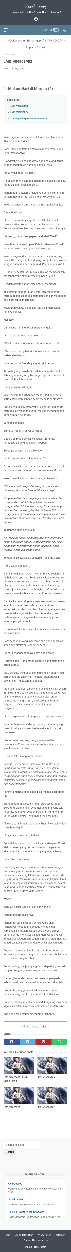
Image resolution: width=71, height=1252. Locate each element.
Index (35, 1026)
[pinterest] (44, 1042)
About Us (43, 1240)
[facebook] (35, 19)
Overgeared (15, 1183)
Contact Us (29, 1240)
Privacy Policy (43, 1235)
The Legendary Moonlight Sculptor (28, 118)
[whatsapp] (60, 1042)
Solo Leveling (16, 1199)
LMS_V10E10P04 (19, 112)
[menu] (8, 30)
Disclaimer (59, 1235)
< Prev (25, 1026)
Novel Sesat (40, 1247)
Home (7, 1235)
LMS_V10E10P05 (19, 106)
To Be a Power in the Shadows (26, 1211)
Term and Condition (23, 1235)
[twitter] (28, 1042)
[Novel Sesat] (35, 6)
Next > (45, 1026)
